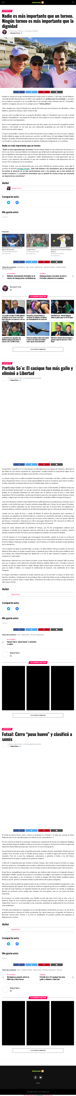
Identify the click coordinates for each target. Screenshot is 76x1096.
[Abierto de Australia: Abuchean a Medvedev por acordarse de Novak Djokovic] (62, 240)
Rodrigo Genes (15, 1081)
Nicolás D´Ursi (15, 33)
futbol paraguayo (37, 635)
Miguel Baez (14, 380)
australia (21, 267)
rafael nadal (61, 267)
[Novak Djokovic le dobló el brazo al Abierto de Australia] (13, 240)
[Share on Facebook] (19, 92)
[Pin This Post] (44, 92)
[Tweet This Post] (31, 92)
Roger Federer (7, 269)
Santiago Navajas (23, 168)
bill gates (30, 267)
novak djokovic (50, 267)
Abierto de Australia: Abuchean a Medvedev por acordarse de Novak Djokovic (61, 249)
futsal (60, 970)
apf (19, 635)
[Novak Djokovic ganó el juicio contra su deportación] (37, 240)
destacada (39, 267)
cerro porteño (27, 970)
